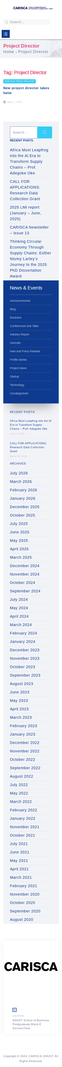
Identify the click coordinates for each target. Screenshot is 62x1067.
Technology (17, 385)
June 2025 (19, 532)
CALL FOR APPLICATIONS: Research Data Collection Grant (25, 190)
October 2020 (22, 903)
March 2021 (21, 877)
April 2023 (19, 709)
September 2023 (25, 675)
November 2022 (25, 751)
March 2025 (21, 557)
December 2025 (25, 507)
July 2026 (19, 473)
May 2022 (19, 793)
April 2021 (19, 869)
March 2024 (21, 625)
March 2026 (21, 481)
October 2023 (22, 667)
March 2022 (21, 801)
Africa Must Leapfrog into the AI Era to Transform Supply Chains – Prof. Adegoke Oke (29, 161)
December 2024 (25, 566)
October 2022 (22, 759)
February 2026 (23, 490)
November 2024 (25, 574)
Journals (15, 342)
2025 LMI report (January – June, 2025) (25, 213)
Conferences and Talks (24, 326)
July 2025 (19, 524)
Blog (13, 309)
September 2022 (25, 768)
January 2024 (22, 641)
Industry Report (19, 334)
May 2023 (19, 700)
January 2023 (22, 734)
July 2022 (19, 785)
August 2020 (21, 919)
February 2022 (23, 810)
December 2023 (25, 650)
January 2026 (22, 498)
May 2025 (19, 540)
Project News (18, 368)
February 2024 (23, 633)
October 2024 (22, 582)
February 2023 (23, 726)
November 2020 (25, 894)
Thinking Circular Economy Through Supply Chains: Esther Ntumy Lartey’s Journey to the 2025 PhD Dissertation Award (30, 258)
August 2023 (21, 684)
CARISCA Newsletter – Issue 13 (29, 230)
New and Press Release (19, 81)
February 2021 (23, 886)
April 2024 (19, 616)
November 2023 (25, 658)
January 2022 (22, 818)
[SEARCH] (44, 133)
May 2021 (19, 860)
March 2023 (21, 717)
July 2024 (19, 599)
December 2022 (25, 743)
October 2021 (22, 835)
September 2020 (25, 911)
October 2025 (22, 515)
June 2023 (19, 692)
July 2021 (19, 844)
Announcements (20, 300)
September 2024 (25, 591)
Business (15, 317)
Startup (14, 376)
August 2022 (21, 776)
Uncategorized (19, 393)
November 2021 (25, 827)
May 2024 (19, 608)
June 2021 (19, 852)
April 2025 (19, 549)
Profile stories (18, 359)
